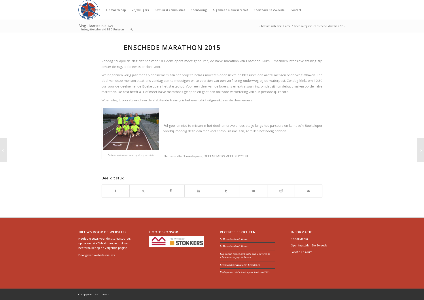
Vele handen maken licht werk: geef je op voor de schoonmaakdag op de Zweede (245, 255)
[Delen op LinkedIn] (198, 191)
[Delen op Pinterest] (171, 191)
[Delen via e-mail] (308, 191)
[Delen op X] (143, 191)
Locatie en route (301, 252)
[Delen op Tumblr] (226, 191)
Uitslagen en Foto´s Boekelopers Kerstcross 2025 (245, 272)
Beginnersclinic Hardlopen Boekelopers (240, 264)
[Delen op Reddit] (281, 191)
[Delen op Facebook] (115, 191)
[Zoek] (131, 29)
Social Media (299, 239)
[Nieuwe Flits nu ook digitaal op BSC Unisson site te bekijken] (3, 150)
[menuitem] (90, 10)
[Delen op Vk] (253, 191)
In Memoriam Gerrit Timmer (234, 238)
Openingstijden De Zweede (309, 245)
